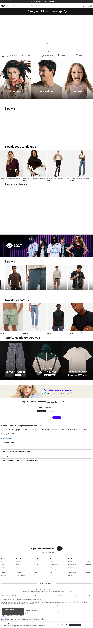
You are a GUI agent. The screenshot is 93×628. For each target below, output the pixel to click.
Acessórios (88, 572)
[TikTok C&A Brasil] (43, 553)
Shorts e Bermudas (37, 569)
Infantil (27, 5)
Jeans (56, 5)
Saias (2, 569)
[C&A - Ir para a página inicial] (3, 6)
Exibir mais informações (45, 583)
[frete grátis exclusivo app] (46, 14)
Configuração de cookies (62, 624)
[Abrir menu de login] (85, 6)
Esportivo (50, 5)
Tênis (51, 572)
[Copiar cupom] (60, 2)
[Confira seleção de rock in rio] (46, 256)
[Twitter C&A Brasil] (50, 553)
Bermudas (18, 567)
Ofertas (8, 5)
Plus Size (71, 559)
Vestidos (3, 567)
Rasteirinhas (52, 567)
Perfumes (88, 561)
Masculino (22, 5)
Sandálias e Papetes (54, 569)
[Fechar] (90, 624)
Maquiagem (88, 564)
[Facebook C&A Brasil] (53, 553)
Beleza (32, 5)
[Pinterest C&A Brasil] (46, 553)
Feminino (15, 5)
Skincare (87, 567)
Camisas (17, 564)
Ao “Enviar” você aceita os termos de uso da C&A (46, 421)
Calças (2, 564)
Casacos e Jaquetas (72, 567)
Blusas (2, 561)
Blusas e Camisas (72, 564)
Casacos (3, 572)
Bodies (34, 561)
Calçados (44, 5)
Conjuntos (35, 564)
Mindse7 (38, 5)
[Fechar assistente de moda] (22, 609)
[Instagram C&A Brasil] (40, 553)
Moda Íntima (3, 578)
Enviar (57, 417)
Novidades (62, 5)
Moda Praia (3, 575)
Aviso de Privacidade (18, 626)
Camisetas (18, 561)
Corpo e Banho (89, 569)
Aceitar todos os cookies (75, 624)
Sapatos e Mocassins (54, 564)
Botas (51, 561)
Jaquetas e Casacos (20, 575)
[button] (83, 6)
